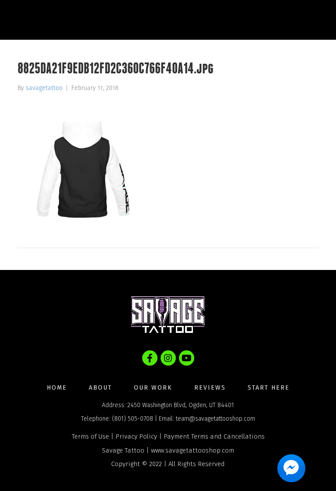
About (100, 387)
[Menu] (311, 20)
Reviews (210, 387)
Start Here (269, 387)
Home (57, 387)
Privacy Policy (136, 436)
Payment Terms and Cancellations (214, 436)
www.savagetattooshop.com (192, 450)
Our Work (153, 387)
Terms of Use (90, 436)
